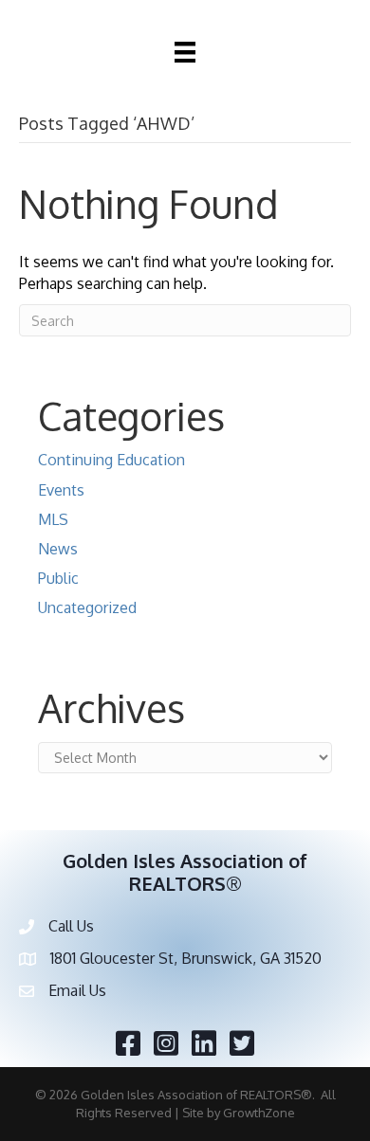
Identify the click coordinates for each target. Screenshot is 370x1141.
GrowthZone (259, 1112)
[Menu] (185, 52)
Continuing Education (111, 459)
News (58, 548)
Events (61, 489)
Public (58, 578)
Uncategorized (87, 607)
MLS (53, 519)
